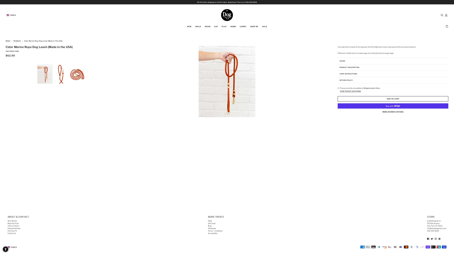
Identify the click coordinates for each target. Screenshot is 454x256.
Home (8, 41)
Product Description (349, 67)
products (17, 41)
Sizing (342, 61)
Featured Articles (14, 228)
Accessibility (212, 233)
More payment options (393, 112)
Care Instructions (348, 74)
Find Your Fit (12, 231)
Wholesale (212, 228)
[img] (442, 15)
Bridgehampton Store (372, 88)
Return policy (346, 80)
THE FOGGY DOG (12, 51)
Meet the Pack (13, 223)
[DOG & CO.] (227, 15)
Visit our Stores (13, 226)
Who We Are (12, 221)
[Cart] (447, 26)
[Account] (446, 15)
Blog (209, 226)
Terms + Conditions (215, 231)
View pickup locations (350, 91)
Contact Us (12, 233)
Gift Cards (212, 223)
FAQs (210, 221)
